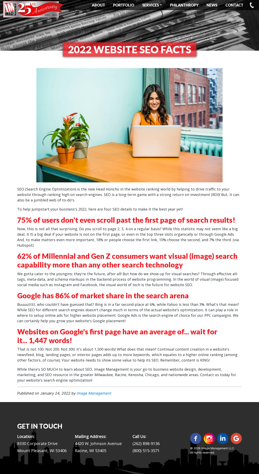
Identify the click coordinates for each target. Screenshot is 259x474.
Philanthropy (184, 5)
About (98, 5)
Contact (234, 5)
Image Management (94, 393)
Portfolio (123, 5)
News (212, 5)
